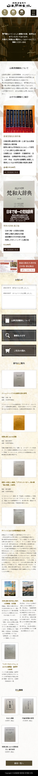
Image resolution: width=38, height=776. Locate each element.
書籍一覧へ (19, 763)
